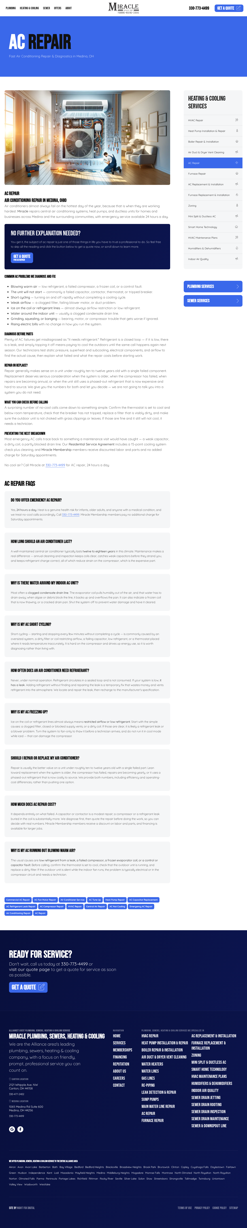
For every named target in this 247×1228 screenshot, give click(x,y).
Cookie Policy (219, 1208)
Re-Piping (148, 1085)
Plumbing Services (200, 286)
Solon (141, 1178)
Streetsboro (161, 1178)
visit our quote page (29, 969)
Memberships (122, 1050)
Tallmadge (191, 1178)
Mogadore (137, 1172)
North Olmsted (183, 1172)
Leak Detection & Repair (159, 1092)
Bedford (78, 1167)
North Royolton (222, 1172)
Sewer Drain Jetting (205, 1097)
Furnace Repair (197, 173)
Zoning (192, 205)
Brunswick (163, 1167)
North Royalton (202, 1172)
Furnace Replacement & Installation (209, 195)
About (68, 8)
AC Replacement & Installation (205, 184)
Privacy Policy (202, 1208)
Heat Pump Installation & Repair (206, 131)
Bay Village (66, 1167)
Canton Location (19, 1079)
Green (12, 1172)
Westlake (44, 1184)
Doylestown (217, 1167)
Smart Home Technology (202, 227)
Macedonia (67, 1172)
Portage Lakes (67, 1178)
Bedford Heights (94, 1167)
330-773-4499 (199, 8)
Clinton (175, 1167)
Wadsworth (31, 1184)
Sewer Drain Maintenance (210, 1118)
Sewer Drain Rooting (206, 1104)
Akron (12, 1167)
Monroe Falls (152, 1172)
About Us (119, 1071)
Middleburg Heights (118, 1172)
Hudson (22, 1172)
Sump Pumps (150, 1099)
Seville (118, 1178)
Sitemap (233, 1208)
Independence (37, 1172)
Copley (185, 1167)
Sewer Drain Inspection (208, 1111)
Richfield (82, 1178)
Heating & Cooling (29, 8)
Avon (20, 1167)
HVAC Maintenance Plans (203, 237)
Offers (57, 8)
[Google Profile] (12, 1129)
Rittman (93, 1178)
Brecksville (112, 1167)
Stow (149, 1178)
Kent (49, 1172)
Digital (31, 1208)
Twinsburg (204, 1178)
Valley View (15, 1184)
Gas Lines (148, 1078)
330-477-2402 (16, 1094)
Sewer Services (198, 300)
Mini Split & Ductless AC (202, 216)
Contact (119, 1085)
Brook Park (149, 1167)
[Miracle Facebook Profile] (20, 1129)
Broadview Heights (131, 1167)
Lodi (56, 1172)
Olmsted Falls (27, 1178)
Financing (120, 1057)
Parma (40, 1178)
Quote (225, 8)
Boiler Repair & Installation (203, 141)
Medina (101, 1172)
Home (117, 1036)
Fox (25, 1208)
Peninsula (51, 1178)
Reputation (121, 1064)
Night (20, 1208)
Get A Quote (22, 257)
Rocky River (106, 1178)
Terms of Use (185, 1208)
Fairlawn (231, 1167)
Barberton (44, 1167)
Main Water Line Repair (158, 1106)
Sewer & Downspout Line (209, 1126)
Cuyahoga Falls (200, 1167)
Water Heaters (152, 1064)
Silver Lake (130, 1178)
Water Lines (150, 1071)
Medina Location (19, 1101)
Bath (55, 1167)
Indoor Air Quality (198, 259)
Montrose (167, 1172)
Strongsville (176, 1178)
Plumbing (11, 8)
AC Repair (194, 163)
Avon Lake (31, 1167)
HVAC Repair (195, 120)
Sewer (46, 8)
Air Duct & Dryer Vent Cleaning (206, 152)
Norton (13, 1178)
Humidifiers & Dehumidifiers (204, 248)
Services (119, 1043)
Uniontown (218, 1178)
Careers (119, 1078)
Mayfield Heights (85, 1172)
